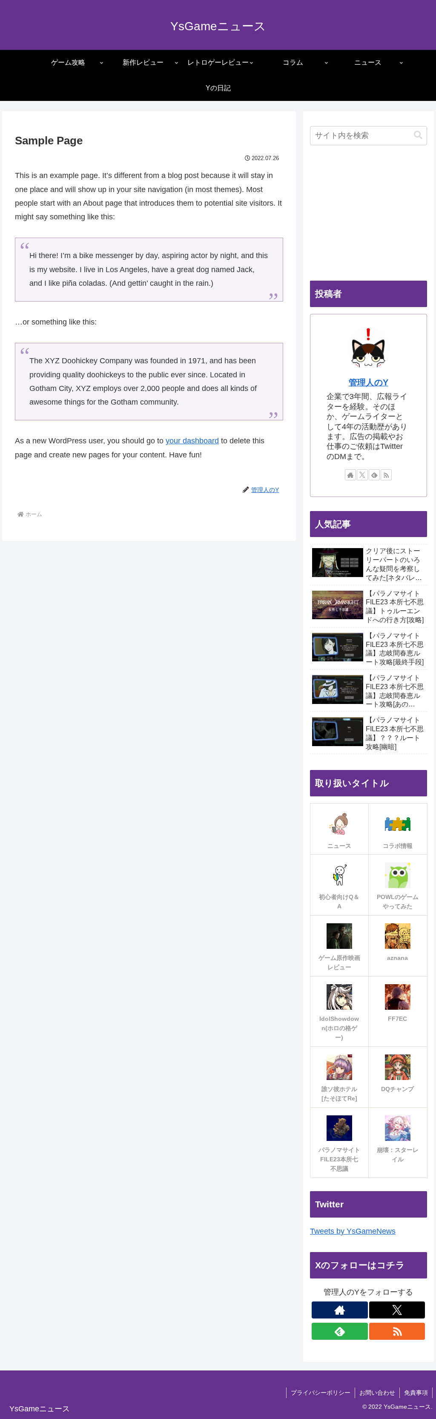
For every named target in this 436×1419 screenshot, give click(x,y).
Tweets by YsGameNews (353, 1231)
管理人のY (368, 382)
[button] (418, 135)
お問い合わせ (377, 1392)
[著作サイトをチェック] (350, 474)
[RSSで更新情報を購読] (386, 474)
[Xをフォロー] (362, 474)
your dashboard (192, 441)
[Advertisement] (368, 214)
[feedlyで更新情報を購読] (374, 474)
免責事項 (416, 1392)
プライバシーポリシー (320, 1392)
